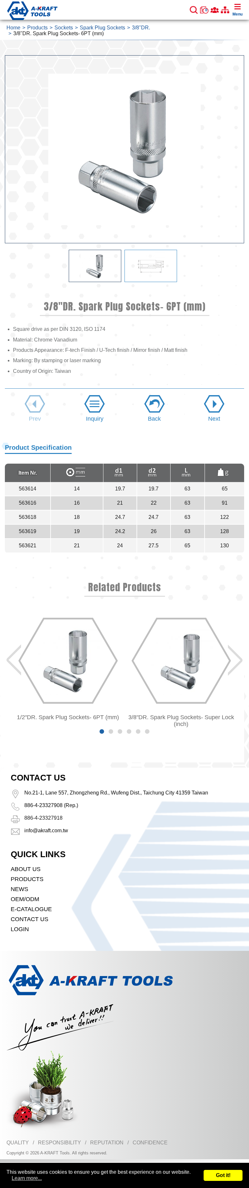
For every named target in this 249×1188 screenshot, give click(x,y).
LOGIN (20, 929)
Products (37, 27)
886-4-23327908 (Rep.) (51, 805)
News (19, 889)
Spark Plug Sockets (102, 27)
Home (13, 27)
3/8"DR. (141, 27)
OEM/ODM (25, 899)
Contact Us (29, 919)
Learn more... (27, 1178)
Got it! (223, 1175)
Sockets (63, 27)
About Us (26, 869)
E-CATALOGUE (31, 909)
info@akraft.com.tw (46, 830)
